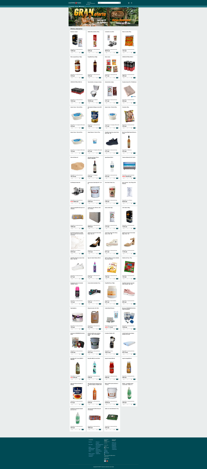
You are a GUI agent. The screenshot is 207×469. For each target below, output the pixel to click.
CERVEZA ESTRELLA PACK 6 (127, 56)
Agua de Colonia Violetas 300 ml (94, 257)
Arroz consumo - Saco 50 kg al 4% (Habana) (129, 183)
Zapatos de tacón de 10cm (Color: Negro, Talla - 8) (94, 233)
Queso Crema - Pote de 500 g (76, 107)
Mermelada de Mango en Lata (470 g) (95, 108)
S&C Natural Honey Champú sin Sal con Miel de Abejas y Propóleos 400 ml (95, 384)
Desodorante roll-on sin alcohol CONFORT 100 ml (77, 283)
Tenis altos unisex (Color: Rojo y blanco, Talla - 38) (111, 233)
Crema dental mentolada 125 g (94, 283)
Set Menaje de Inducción (75, 182)
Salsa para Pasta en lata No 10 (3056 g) (77, 384)
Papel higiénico (73, 308)
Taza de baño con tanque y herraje (94, 81)
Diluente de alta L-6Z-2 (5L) (93, 308)
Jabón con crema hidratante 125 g (112, 408)
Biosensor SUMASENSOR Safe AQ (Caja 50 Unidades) (128, 309)
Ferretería (98, 447)
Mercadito (91, 444)
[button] (71, 16)
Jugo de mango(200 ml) (127, 358)
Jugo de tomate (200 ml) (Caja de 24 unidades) (94, 409)
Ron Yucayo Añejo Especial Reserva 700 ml (129, 133)
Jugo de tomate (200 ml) (110, 358)
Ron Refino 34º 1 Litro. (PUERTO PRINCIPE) (77, 359)
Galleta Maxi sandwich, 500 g (93, 31)
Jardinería (91, 456)
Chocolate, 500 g (125, 107)
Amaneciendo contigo (109, 81)
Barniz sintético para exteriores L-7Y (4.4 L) (111, 384)
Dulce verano (107, 56)
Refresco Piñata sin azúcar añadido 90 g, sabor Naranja (112, 258)
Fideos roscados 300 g (126, 31)
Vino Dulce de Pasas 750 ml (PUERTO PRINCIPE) (93, 158)
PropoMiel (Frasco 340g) (92, 56)
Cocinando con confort (109, 31)
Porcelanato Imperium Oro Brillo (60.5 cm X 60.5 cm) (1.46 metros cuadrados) (77, 233)
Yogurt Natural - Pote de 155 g (94, 132)
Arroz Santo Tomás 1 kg (109, 182)
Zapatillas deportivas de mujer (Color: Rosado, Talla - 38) (128, 283)
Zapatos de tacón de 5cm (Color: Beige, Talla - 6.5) (128, 233)
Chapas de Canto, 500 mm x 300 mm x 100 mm (94, 208)
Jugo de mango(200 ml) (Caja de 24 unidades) (77, 208)
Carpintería (98, 453)
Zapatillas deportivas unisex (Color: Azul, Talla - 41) (112, 133)
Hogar (90, 447)
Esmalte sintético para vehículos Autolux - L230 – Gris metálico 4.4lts (94, 334)
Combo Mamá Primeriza (109, 308)
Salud (90, 451)
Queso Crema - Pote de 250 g (111, 107)
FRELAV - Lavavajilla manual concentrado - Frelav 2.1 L (127, 384)
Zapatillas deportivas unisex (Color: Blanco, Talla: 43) (77, 258)
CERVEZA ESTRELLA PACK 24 (76, 81)
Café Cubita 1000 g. (126, 207)
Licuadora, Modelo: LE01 (110, 333)
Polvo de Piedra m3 (74, 157)
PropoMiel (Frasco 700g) (109, 283)
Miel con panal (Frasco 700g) (76, 56)
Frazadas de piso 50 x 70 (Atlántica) (129, 81)
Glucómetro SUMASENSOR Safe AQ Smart (77, 334)
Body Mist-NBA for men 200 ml (94, 358)
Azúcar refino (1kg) (108, 207)
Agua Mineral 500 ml (109, 157)
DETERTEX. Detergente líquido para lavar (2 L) (77, 409)
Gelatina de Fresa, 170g (127, 257)
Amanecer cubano (74, 31)
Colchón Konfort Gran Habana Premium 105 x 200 (128, 334)
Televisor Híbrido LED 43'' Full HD (128, 157)
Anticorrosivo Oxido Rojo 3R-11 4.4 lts (95, 183)
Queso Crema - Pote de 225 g (76, 132)
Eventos (90, 441)
